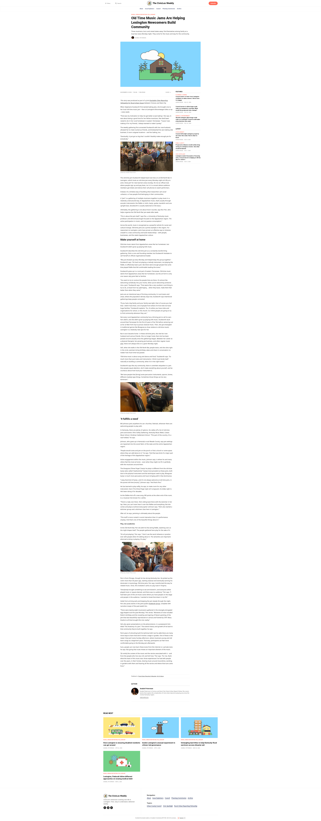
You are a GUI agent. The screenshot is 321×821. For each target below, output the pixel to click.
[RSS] (111, 807)
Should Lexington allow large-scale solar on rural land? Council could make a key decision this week (188, 119)
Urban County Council (154, 806)
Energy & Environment (183, 115)
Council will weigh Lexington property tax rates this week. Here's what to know (187, 135)
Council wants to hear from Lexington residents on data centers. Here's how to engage (187, 98)
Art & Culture (160, 676)
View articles (144, 697)
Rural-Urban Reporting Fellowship (143, 14)
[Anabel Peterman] (132, 37)
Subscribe (213, 3)
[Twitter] (108, 807)
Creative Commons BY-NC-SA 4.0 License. (163, 818)
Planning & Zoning (181, 94)
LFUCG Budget (180, 132)
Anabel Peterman (140, 37)
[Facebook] (104, 807)
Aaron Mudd (179, 102)
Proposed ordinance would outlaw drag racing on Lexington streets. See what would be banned (188, 146)
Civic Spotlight (180, 154)
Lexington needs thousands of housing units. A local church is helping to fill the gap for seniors (188, 157)
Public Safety (180, 143)
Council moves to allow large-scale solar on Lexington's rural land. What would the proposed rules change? (187, 108)
